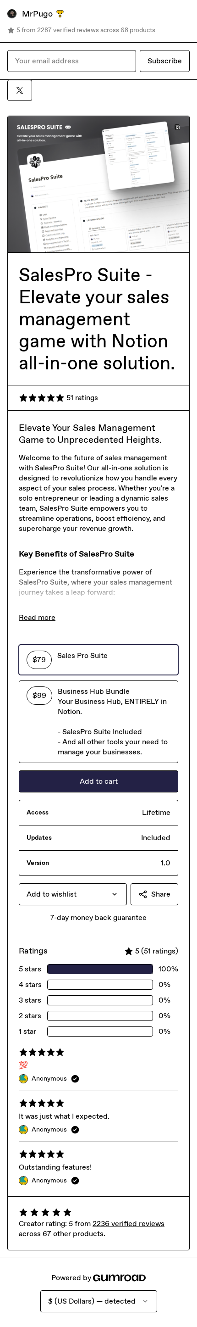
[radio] (98, 660)
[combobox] (73, 894)
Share (160, 894)
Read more (37, 617)
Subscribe (165, 60)
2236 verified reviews (128, 1223)
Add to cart (99, 781)
